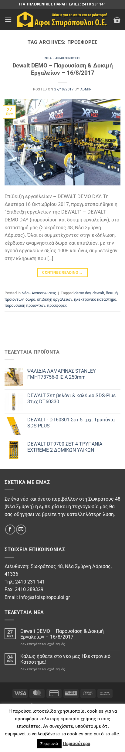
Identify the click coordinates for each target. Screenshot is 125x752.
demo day (82, 293)
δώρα (30, 299)
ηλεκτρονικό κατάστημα (95, 299)
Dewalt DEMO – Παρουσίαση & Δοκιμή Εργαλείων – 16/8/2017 (62, 69)
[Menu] (8, 19)
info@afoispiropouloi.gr (44, 597)
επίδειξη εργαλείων (54, 299)
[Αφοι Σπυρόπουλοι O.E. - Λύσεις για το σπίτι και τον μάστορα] (62, 19)
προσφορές (57, 305)
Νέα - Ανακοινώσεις (62, 58)
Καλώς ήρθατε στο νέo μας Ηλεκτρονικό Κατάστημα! (65, 659)
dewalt (98, 293)
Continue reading (62, 272)
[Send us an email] (21, 530)
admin (86, 89)
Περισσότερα (76, 743)
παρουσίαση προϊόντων (25, 305)
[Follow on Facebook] (10, 530)
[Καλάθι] (116, 19)
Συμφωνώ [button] (49, 743)
